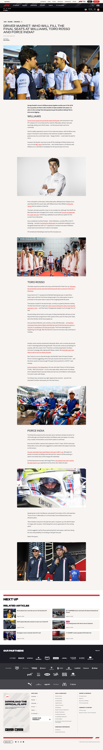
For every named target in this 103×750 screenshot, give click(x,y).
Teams (50, 5)
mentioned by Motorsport (48, 223)
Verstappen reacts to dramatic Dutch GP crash (29, 633)
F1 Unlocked (60, 5)
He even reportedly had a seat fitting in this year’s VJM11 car (45, 452)
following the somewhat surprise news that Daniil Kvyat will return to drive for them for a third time (51, 288)
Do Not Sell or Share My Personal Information (63, 722)
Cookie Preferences (60, 732)
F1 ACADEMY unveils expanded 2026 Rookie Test (78, 633)
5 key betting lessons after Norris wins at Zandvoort (79, 623)
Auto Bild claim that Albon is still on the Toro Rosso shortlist (50, 351)
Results (24, 5)
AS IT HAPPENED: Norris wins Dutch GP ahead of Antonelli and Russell (82, 611)
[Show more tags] (22, 22)
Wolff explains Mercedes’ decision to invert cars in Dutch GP (32, 622)
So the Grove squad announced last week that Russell (43, 120)
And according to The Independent (37, 367)
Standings (34, 5)
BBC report (39, 144)
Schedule (16, 5)
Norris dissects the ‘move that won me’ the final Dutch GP (32, 611)
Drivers (42, 5)
